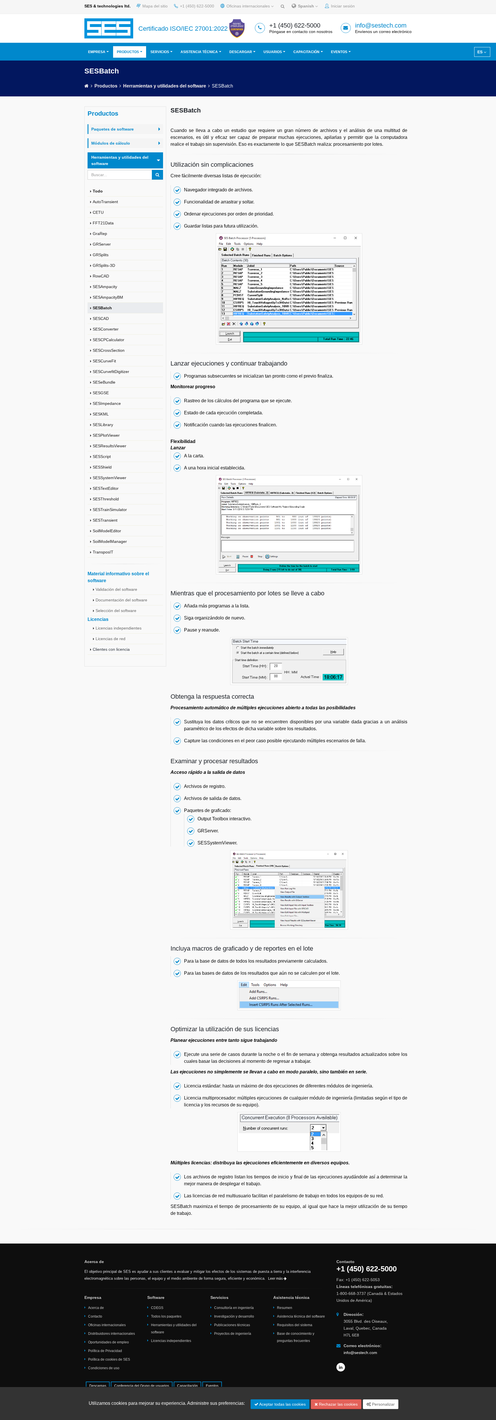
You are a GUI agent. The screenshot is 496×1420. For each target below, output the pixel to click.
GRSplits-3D (104, 265)
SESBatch (102, 308)
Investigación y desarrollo (234, 1316)
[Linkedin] (340, 1367)
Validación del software (116, 589)
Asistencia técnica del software (301, 1316)
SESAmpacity (105, 286)
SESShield (102, 467)
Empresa (96, 52)
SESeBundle (104, 382)
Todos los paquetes (166, 1316)
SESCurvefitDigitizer (111, 371)
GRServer (102, 244)
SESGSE (101, 393)
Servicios (159, 52)
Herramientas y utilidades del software (164, 85)
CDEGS (157, 1308)
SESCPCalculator (108, 339)
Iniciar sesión (342, 6)
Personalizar (383, 1404)
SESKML (101, 414)
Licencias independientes (119, 628)
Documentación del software (121, 600)
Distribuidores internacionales (111, 1334)
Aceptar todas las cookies (282, 1404)
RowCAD (101, 276)
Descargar (240, 52)
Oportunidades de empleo (108, 1342)
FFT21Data (103, 223)
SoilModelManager (110, 541)
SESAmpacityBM (108, 297)
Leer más (276, 1279)
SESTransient (105, 520)
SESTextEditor (106, 488)
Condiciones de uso (103, 1368)
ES (480, 52)
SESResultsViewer (109, 446)
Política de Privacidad (105, 1351)
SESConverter (106, 329)
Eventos (339, 52)
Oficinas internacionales (248, 6)
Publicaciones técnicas (232, 1325)
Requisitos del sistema (294, 1325)
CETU (98, 212)
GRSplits (100, 254)
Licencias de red (110, 638)
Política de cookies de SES (109, 1359)
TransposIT (103, 552)
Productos (128, 52)
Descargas (97, 1386)
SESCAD (101, 318)
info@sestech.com (380, 25)
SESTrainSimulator (110, 509)
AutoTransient (105, 201)
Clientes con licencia (111, 649)
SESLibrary (103, 424)
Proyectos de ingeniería (232, 1334)
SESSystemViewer (109, 477)
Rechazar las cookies (338, 1404)
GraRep (100, 233)
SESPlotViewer (106, 435)
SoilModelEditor (107, 531)
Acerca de (96, 1308)
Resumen (284, 1308)
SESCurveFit (104, 361)
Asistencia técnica (199, 52)
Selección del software (116, 610)
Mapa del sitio (154, 6)
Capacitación (306, 52)
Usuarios (273, 52)
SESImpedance (107, 403)
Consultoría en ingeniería (234, 1308)
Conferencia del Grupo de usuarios (141, 1386)
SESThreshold (106, 499)
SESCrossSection (109, 350)
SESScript (102, 456)
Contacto (95, 1316)
